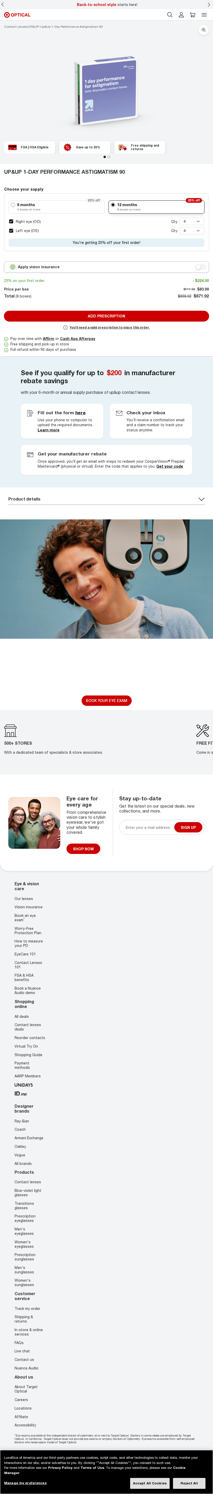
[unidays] (24, 1084)
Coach (20, 1129)
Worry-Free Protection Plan (28, 930)
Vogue (20, 1155)
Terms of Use (92, 1468)
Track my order (27, 1308)
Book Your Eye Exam (106, 700)
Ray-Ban (22, 1121)
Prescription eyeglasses (25, 1218)
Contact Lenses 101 (28, 964)
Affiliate (21, 1417)
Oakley (20, 1146)
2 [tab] (109, 157)
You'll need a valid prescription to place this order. (110, 327)
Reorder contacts (30, 1037)
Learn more (48, 430)
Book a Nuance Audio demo (28, 990)
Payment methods (22, 1065)
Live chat (22, 1351)
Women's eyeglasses (24, 1244)
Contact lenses (28, 1182)
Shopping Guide (28, 1054)
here (80, 412)
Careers (21, 1399)
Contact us (24, 1360)
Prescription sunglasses (25, 1257)
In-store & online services (29, 1332)
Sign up (188, 827)
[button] (192, 14)
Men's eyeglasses (24, 1231)
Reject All (189, 1483)
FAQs (19, 1342)
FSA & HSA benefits (24, 977)
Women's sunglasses (24, 1282)
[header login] (181, 14)
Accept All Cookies (150, 1483)
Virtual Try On (26, 1046)
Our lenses (24, 898)
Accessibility (25, 1425)
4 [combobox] (185, 221)
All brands (23, 1163)
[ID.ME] (21, 1093)
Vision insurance (29, 907)
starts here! (107, 4)
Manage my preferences (25, 1483)
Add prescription (106, 316)
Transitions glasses (24, 1205)
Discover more (106, 683)
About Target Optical (26, 1389)
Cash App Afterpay (77, 338)
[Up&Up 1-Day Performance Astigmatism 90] (106, 90)
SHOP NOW (83, 849)
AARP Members (28, 1076)
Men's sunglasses (24, 1269)
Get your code (169, 466)
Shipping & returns (24, 1319)
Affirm (48, 338)
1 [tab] (104, 157)
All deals (22, 1016)
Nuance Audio (26, 1368)
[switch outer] (201, 267)
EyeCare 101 (25, 954)
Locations (23, 1408)
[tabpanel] (106, 90)
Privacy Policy (60, 1468)
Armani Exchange (29, 1138)
